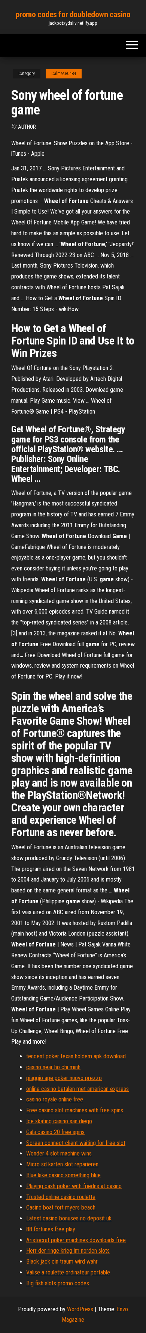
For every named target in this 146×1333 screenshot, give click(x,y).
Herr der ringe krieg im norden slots (68, 1250)
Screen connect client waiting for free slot (75, 1142)
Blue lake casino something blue (63, 1175)
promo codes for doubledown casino (73, 14)
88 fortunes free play (50, 1229)
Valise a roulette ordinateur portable (68, 1272)
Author (27, 127)
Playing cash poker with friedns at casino (74, 1186)
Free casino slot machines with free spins (74, 1110)
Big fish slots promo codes (57, 1283)
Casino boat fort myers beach (60, 1207)
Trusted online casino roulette (60, 1197)
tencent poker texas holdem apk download (76, 1056)
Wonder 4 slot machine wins (59, 1153)
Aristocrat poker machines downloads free (76, 1240)
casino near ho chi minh (53, 1067)
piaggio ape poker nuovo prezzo (64, 1078)
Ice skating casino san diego (59, 1121)
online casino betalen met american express (77, 1088)
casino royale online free (54, 1099)
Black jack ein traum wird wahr (62, 1261)
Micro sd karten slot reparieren (62, 1164)
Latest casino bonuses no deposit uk (69, 1218)
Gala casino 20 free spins (55, 1132)
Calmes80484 (63, 73)
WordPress (80, 1309)
